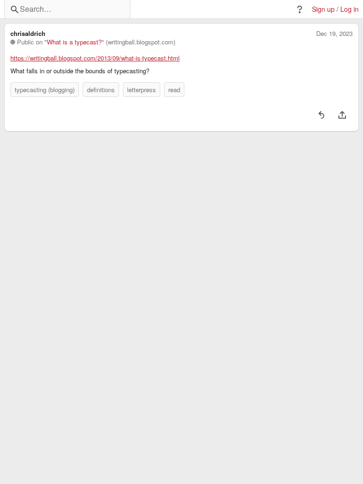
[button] (299, 9)
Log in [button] (349, 9)
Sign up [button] (323, 9)
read (174, 89)
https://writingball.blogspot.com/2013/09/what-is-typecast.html (95, 58)
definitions (101, 89)
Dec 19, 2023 (334, 33)
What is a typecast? (74, 42)
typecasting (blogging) (45, 89)
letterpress (141, 89)
